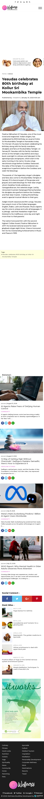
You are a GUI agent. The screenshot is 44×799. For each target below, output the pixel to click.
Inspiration (26, 754)
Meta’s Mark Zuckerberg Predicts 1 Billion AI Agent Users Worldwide (21, 515)
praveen (3, 403)
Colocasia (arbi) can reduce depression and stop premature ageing (21, 63)
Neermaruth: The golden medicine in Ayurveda (27, 636)
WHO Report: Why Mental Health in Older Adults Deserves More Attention (21, 567)
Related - (7, 375)
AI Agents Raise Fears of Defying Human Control (20, 407)
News (4, 765)
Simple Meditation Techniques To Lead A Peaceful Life (26, 668)
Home (4, 74)
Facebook (8, 793)
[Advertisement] (22, 34)
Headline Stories (8, 466)
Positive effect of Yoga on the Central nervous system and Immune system (19, 660)
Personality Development (31, 760)
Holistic (5, 757)
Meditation (26, 757)
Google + (29, 793)
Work (24, 765)
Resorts (25, 771)
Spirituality (6, 762)
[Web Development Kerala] (38, 796)
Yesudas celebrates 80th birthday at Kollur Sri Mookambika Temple (18, 255)
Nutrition (5, 754)
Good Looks (6, 751)
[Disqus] (22, 288)
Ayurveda (25, 745)
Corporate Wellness (29, 762)
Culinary (5, 745)
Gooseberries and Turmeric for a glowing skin (25, 624)
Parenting (6, 774)
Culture (24, 748)
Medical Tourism (28, 751)
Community (5, 411)
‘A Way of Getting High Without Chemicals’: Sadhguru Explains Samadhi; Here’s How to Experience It (20, 461)
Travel (24, 774)
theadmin (16, 98)
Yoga (4, 760)
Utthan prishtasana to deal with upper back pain (25, 648)
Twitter (18, 793)
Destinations (27, 768)
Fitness (5, 748)
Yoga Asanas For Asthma (22, 611)
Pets (4, 777)
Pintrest (38, 793)
